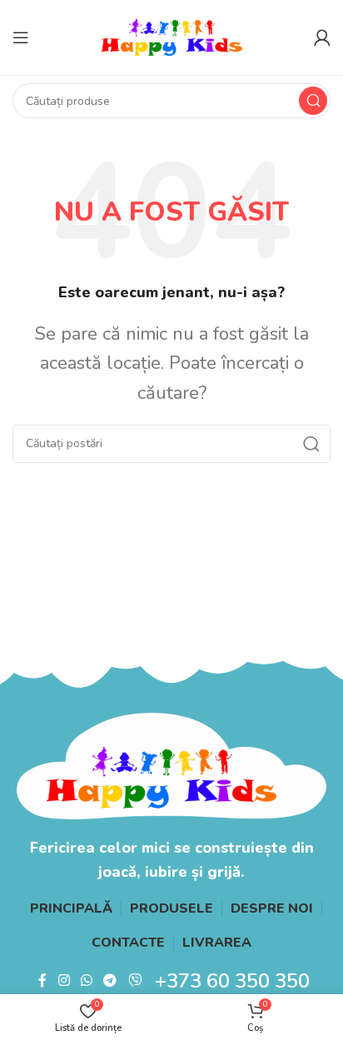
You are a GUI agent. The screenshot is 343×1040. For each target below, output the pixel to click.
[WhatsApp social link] (86, 980)
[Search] (313, 101)
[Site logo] (171, 36)
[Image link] (171, 765)
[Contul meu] (322, 37)
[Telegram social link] (110, 980)
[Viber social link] (134, 980)
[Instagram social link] (63, 980)
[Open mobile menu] (20, 37)
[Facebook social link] (42, 980)
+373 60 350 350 (232, 981)
